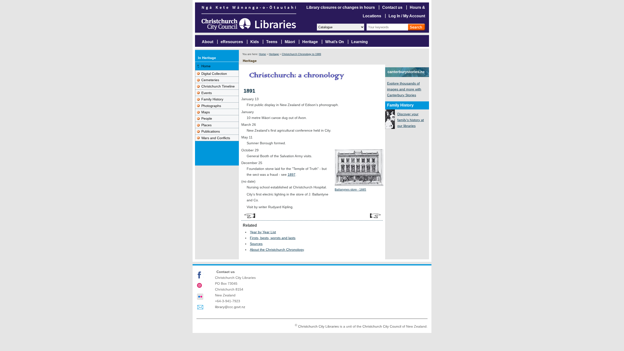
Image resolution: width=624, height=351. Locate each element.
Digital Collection (214, 74)
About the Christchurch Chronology (277, 250)
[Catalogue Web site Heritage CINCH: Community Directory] (340, 27)
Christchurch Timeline (218, 86)
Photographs (211, 106)
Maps (205, 112)
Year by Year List (263, 232)
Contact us (392, 7)
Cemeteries (210, 80)
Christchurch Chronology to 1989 (301, 54)
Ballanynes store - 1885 (350, 189)
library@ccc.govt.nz (230, 307)
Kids (254, 42)
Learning (359, 42)
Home (262, 54)
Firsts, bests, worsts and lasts (272, 238)
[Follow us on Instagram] (200, 286)
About (207, 42)
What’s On (334, 42)
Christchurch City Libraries (318, 326)
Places (206, 125)
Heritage (310, 42)
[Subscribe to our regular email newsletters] (200, 307)
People (206, 118)
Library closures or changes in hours (340, 7)
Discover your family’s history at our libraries (410, 120)
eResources (232, 42)
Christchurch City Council (381, 326)
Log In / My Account (407, 16)
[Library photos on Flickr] (200, 296)
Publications (210, 131)
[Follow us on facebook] (200, 275)
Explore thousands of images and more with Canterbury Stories (404, 89)
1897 (291, 174)
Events (206, 93)
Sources (256, 244)
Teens (271, 42)
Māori (290, 42)
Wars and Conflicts (215, 138)
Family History (212, 99)
